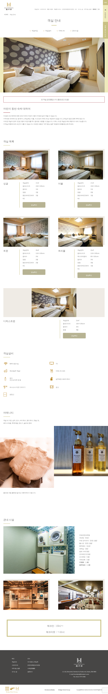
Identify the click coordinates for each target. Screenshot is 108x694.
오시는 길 (80, 9)
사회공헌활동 (31, 668)
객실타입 (35, 30)
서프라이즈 (43, 9)
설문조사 (30, 671)
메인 (13, 658)
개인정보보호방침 (49, 690)
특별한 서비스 (57, 9)
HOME (6, 14)
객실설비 (48, 30)
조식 (76, 9)
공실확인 (34, 205)
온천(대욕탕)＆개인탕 (68, 9)
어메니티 (62, 30)
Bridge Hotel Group (64, 690)
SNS (105, 2)
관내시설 (75, 30)
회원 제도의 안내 (105, 30)
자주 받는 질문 (88, 9)
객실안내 (36, 9)
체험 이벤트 (50, 9)
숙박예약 (105, 14)
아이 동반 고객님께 (33, 662)
